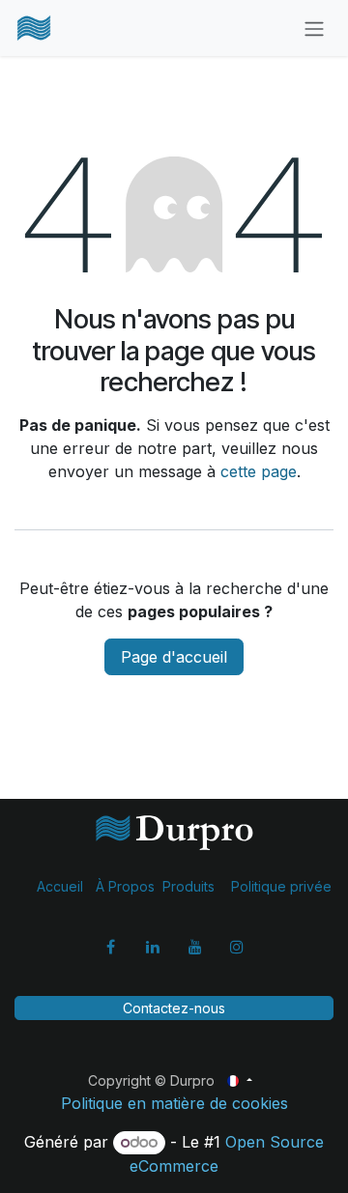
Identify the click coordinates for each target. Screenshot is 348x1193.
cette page (258, 471)
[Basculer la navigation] (314, 28)
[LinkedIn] (152, 946)
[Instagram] (236, 946)
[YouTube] (195, 946)
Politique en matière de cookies (174, 1103)
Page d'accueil (174, 657)
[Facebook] (111, 946)
